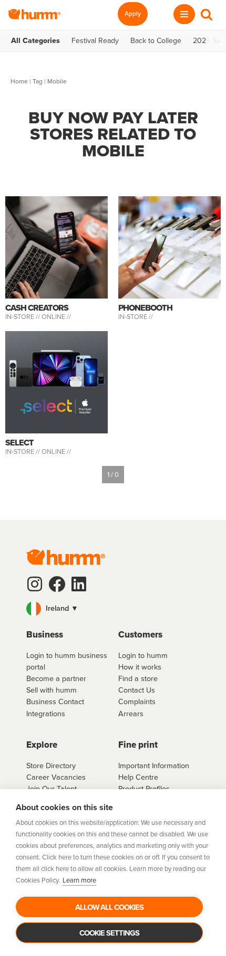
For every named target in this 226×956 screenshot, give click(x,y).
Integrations (45, 713)
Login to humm (143, 655)
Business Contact (55, 701)
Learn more (79, 880)
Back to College (155, 41)
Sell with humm (51, 690)
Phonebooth (145, 308)
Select (19, 443)
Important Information (153, 765)
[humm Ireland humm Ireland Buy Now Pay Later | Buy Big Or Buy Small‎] (34, 14)
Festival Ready (95, 41)
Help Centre (138, 777)
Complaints (137, 701)
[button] (113, 609)
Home (19, 81)
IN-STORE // (23, 317)
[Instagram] (34, 584)
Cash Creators (36, 308)
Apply (133, 13)
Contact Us (136, 690)
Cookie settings (109, 933)
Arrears (130, 713)
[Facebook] (56, 584)
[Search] (206, 14)
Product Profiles (144, 788)
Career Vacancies (56, 777)
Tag (38, 81)
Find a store (138, 678)
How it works (139, 667)
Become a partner (56, 678)
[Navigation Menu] (184, 14)
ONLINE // (56, 317)
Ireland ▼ (61, 608)
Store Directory (51, 765)
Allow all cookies (109, 907)
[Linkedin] (78, 584)
